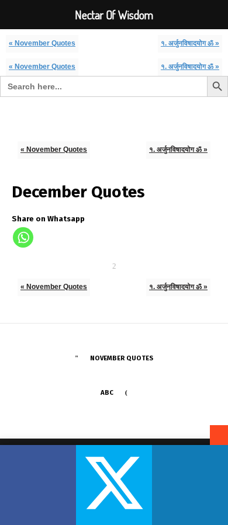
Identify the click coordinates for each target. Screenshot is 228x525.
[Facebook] (38, 485)
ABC (107, 392)
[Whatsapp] (23, 237)
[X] (114, 485)
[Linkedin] (190, 485)
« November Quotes (42, 43)
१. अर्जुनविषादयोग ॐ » (190, 43)
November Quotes (121, 358)
